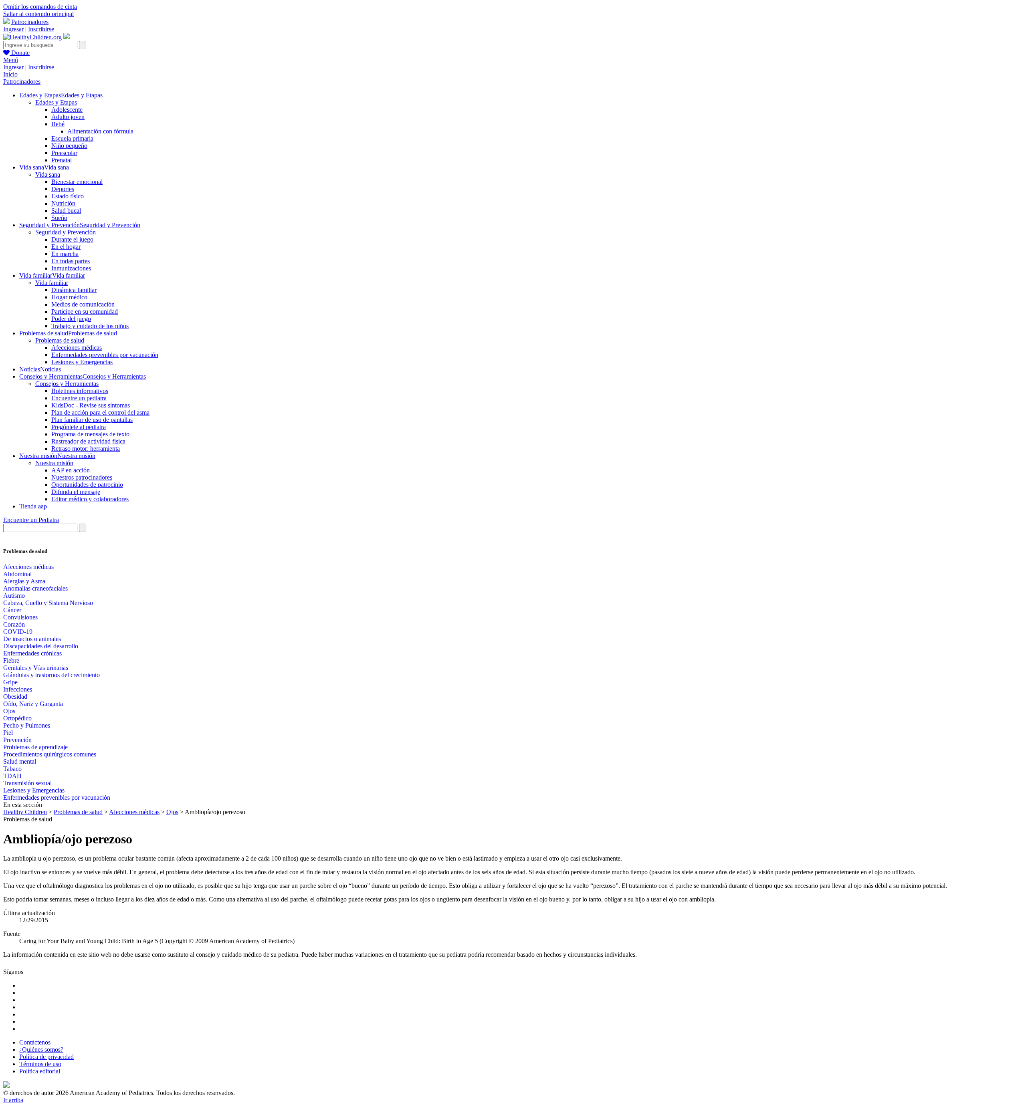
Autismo (14, 595)
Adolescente (67, 109)
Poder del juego (71, 318)
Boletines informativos (79, 390)
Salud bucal (66, 210)
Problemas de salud (59, 340)
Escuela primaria (72, 138)
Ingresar (13, 29)
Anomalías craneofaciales (35, 588)
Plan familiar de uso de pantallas (92, 419)
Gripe (10, 682)
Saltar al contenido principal (38, 13)
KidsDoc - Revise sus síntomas (90, 405)
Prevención (17, 739)
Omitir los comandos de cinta (40, 6)
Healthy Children (25, 812)
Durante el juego (72, 239)
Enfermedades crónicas (32, 653)
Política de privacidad (46, 1056)
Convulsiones (20, 617)
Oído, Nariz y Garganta (33, 703)
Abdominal (17, 574)
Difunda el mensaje (75, 491)
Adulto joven (68, 116)
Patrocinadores (29, 21)
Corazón (14, 624)
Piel (8, 732)
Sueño (59, 217)
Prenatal (61, 160)
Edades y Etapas (56, 102)
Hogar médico (69, 297)
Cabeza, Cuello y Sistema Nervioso (48, 602)
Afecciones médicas (76, 347)
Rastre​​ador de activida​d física (88, 441)
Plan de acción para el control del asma (100, 412)
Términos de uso (40, 1064)
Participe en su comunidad (84, 311)
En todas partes (70, 261)
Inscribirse (41, 29)
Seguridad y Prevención (65, 232)
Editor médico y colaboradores (90, 499)
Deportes (62, 189)
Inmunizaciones (71, 268)
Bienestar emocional (77, 181)
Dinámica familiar (74, 289)
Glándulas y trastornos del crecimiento (51, 674)
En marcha (65, 253)
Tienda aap (33, 506)
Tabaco (12, 768)
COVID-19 (17, 631)
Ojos (9, 711)
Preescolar (64, 152)
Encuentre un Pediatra (31, 519)
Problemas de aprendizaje (35, 747)
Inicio (10, 74)
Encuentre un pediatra (79, 398)
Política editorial (39, 1071)
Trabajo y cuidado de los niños (90, 326)
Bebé (58, 124)
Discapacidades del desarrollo (40, 646)
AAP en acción (70, 470)
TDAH (12, 775)
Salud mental (19, 761)
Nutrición (63, 203)
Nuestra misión (54, 463)
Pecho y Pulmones (26, 725)
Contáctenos (34, 1042)
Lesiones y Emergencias (82, 362)
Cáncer (12, 610)
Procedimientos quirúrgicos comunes (49, 754)
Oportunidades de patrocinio (87, 484)
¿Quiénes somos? (41, 1049)
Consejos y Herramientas (67, 383)
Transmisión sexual (27, 783)
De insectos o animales (32, 638)
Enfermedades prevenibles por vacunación (104, 354)
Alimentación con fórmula (100, 131)
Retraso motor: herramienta (85, 448)
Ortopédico (17, 718)
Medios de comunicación (83, 304)
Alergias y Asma (24, 581)
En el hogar (66, 246)
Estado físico (67, 196)
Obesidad (15, 696)
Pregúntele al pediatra (78, 426)
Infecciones (17, 689)
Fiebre (11, 660)
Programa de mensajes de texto (90, 434)
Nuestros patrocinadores (81, 477)
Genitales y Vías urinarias (35, 667)
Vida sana (47, 174)
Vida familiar (51, 282)
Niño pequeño (69, 145)
